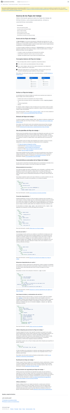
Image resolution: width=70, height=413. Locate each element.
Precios (23, 408)
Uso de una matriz (21, 231)
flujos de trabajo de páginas (27, 150)
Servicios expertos (29, 408)
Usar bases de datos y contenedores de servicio (29, 294)
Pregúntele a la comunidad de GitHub (10, 400)
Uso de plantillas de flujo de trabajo (27, 130)
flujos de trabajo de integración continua (27, 144)
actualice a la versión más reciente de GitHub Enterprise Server (38, 9)
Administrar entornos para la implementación (42, 389)
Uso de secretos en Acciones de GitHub (37, 192)
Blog (34, 408)
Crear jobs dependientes (22, 196)
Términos (12, 408)
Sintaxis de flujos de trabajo (25, 116)
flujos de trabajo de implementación (33, 145)
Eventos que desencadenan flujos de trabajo (33, 112)
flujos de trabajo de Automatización (32, 147)
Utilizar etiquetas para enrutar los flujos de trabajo (29, 330)
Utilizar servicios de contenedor (36, 326)
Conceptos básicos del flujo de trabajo (28, 59)
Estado (20, 408)
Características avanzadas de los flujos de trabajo (32, 160)
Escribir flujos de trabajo (13, 4)
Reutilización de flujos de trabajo (24, 360)
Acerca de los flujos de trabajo (24, 4)
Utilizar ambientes (21, 381)
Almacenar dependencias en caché (25, 262)
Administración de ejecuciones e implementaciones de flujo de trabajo (34, 126)
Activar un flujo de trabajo (24, 92)
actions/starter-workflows (40, 155)
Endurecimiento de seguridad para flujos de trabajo (29, 369)
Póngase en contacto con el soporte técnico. (11, 401)
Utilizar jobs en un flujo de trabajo (36, 228)
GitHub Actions (5, 4)
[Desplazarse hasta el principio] (67, 411)
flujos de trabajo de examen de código (34, 148)
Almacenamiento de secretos (24, 167)
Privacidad (16, 408)
